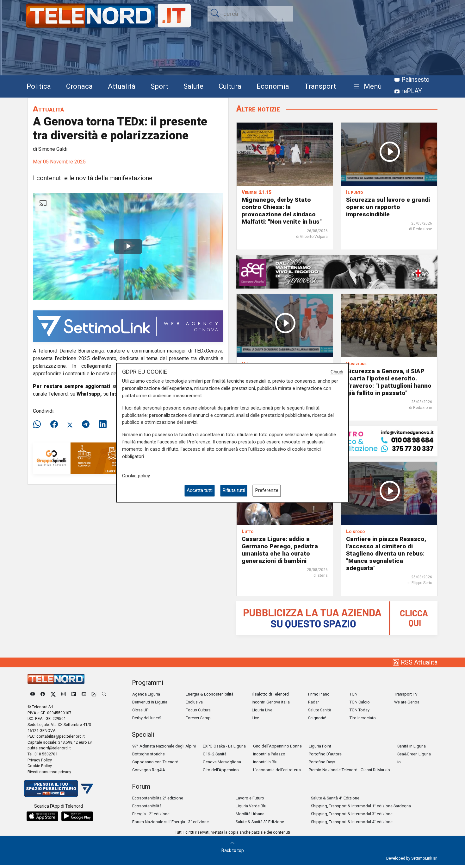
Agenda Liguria (146, 694)
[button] (366, 87)
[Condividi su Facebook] (54, 424)
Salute (193, 86)
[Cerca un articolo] (104, 694)
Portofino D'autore (325, 754)
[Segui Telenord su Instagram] (64, 694)
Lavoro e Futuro (250, 798)
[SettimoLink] (128, 326)
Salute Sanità (319, 710)
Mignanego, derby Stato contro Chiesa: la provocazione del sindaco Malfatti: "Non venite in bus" (282, 210)
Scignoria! (317, 718)
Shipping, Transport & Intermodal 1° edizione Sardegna (361, 806)
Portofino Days (322, 762)
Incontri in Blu (265, 762)
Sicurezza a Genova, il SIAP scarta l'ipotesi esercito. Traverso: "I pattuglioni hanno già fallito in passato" (388, 382)
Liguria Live (262, 710)
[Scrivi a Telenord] (84, 694)
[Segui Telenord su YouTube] (33, 694)
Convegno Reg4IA (148, 769)
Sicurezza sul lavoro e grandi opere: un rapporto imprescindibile (388, 207)
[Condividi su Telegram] (86, 424)
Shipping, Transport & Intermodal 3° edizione (352, 813)
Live (255, 718)
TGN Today (359, 710)
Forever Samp (198, 718)
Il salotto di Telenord (270, 694)
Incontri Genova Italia (271, 702)
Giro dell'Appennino (221, 769)
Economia (273, 86)
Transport (320, 86)
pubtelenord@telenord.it (49, 748)
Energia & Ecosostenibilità (209, 694)
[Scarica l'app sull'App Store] (42, 816)
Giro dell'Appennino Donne (277, 746)
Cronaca (79, 86)
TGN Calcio (360, 702)
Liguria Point (320, 746)
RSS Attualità (418, 662)
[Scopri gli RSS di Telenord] (94, 694)
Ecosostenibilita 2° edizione (157, 798)
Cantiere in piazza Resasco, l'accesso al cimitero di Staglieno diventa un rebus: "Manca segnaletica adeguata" (386, 553)
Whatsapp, (89, 394)
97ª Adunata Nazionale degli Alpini (164, 746)
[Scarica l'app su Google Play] (77, 816)
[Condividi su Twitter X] (70, 424)
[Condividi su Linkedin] (103, 424)
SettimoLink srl (424, 858)
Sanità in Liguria (411, 746)
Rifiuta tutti (233, 490)
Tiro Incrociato (363, 718)
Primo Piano (319, 694)
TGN (353, 694)
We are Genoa (406, 702)
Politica (39, 86)
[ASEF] (336, 271)
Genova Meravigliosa (222, 762)
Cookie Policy (40, 765)
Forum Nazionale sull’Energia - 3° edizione (170, 821)
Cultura (230, 86)
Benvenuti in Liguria (149, 702)
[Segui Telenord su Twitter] (53, 694)
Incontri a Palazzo (269, 754)
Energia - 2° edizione (151, 813)
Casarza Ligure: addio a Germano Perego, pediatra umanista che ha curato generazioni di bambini (280, 549)
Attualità (121, 86)
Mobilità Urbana (250, 813)
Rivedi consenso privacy (49, 771)
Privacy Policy (40, 760)
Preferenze (266, 490)
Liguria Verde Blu (251, 806)
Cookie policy (136, 476)
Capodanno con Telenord (155, 762)
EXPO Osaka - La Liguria (224, 746)
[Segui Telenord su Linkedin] (74, 694)
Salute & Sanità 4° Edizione (335, 798)
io (399, 762)
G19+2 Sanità (214, 754)
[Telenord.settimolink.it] (336, 617)
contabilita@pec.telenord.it (60, 736)
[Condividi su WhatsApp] (39, 424)
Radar (313, 702)
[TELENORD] (56, 679)
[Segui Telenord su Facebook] (43, 694)
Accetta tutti (200, 490)
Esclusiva (194, 702)
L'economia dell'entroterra (277, 769)
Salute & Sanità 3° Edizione (260, 821)
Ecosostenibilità (147, 806)
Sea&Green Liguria (414, 754)
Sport (159, 86)
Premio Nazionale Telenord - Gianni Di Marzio (349, 769)
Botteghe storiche (148, 754)
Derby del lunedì (146, 718)
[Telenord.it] (58, 788)
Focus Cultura (198, 710)
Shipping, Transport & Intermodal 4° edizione (352, 821)
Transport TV (406, 694)
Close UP (140, 710)
